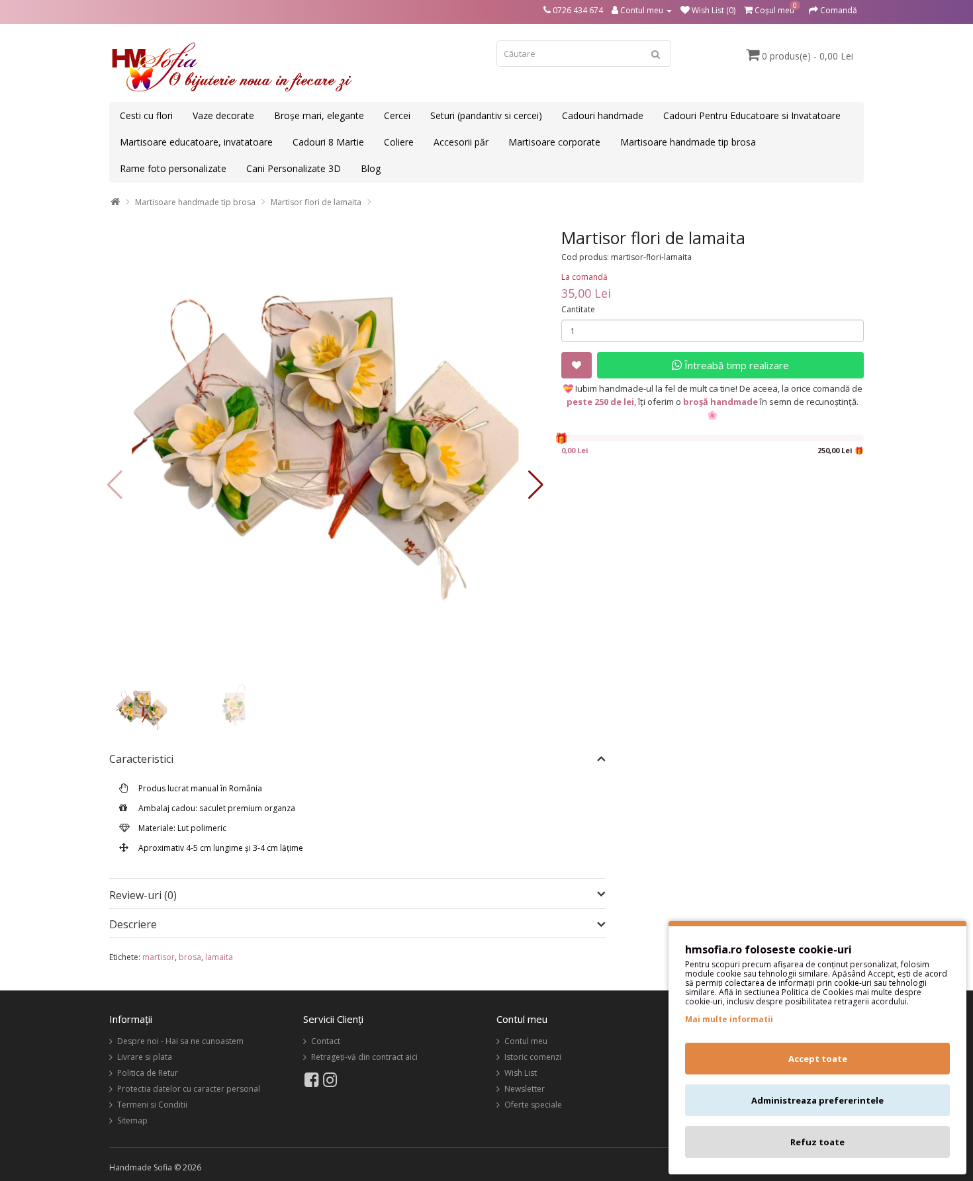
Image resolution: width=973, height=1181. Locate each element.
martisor (158, 957)
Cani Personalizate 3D (293, 168)
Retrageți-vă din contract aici (364, 1057)
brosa (190, 957)
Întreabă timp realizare (735, 365)
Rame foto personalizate (173, 168)
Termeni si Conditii (152, 1104)
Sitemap (132, 1120)
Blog (371, 168)
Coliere (399, 142)
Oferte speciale (533, 1104)
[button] (536, 485)
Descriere (133, 925)
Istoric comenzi (532, 1057)
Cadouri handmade (602, 115)
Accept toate (817, 1059)
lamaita (219, 957)
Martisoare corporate (554, 142)
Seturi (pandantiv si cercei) (486, 115)
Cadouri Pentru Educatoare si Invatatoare (752, 115)
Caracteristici (141, 759)
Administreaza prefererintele (817, 1100)
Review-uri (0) (143, 895)
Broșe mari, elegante (319, 115)
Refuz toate (817, 1142)
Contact (325, 1041)
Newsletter (524, 1088)
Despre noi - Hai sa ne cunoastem (180, 1041)
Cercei (397, 115)
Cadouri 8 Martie (328, 142)
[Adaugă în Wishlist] (576, 365)
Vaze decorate (223, 115)
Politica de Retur (147, 1072)
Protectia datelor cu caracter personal (188, 1088)
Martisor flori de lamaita (316, 202)
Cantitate (578, 309)
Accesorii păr (461, 142)
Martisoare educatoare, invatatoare (196, 142)
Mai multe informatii (729, 1019)
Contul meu (525, 1041)
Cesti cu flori (146, 115)
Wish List (520, 1072)
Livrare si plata (144, 1057)
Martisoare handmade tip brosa (688, 142)
